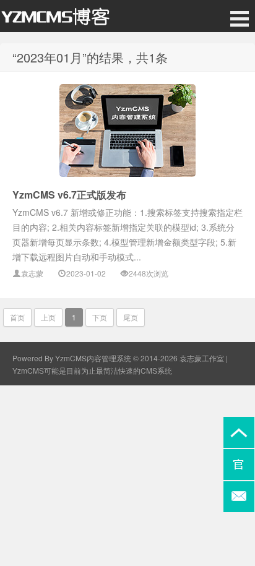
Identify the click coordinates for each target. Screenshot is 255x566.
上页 (48, 317)
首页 (17, 317)
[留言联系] (238, 496)
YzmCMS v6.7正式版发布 (69, 194)
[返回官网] (238, 464)
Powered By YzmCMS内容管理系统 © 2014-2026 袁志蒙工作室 (118, 358)
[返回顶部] (238, 432)
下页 (99, 317)
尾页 (130, 317)
